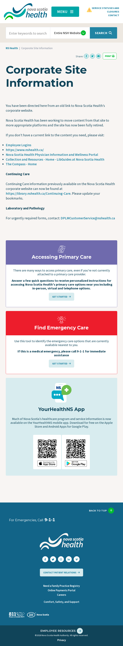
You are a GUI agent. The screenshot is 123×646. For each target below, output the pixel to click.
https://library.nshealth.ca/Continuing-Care (38, 193)
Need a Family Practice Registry (61, 586)
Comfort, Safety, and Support (61, 602)
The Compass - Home (21, 164)
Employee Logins (18, 145)
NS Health (12, 48)
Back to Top (98, 510)
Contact (113, 15)
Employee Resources (58, 630)
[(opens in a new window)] (86, 56)
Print (108, 56)
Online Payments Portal (61, 590)
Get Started (59, 296)
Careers (61, 595)
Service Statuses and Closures (105, 9)
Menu (62, 11)
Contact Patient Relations (59, 572)
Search (101, 33)
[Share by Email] (98, 56)
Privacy (61, 640)
